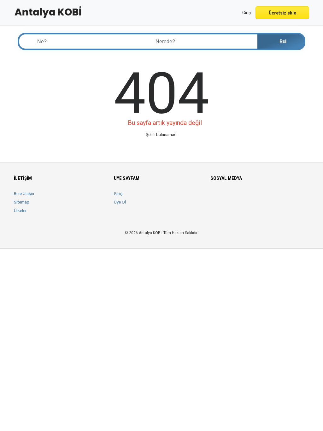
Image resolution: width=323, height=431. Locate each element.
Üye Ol (120, 201)
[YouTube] (258, 197)
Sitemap (21, 201)
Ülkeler (20, 210)
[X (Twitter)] (223, 197)
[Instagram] (232, 197)
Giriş (118, 193)
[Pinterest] (250, 197)
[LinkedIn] (241, 197)
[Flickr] (276, 197)
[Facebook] (214, 197)
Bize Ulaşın (24, 193)
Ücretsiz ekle (282, 12)
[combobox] (202, 41)
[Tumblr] (267, 197)
